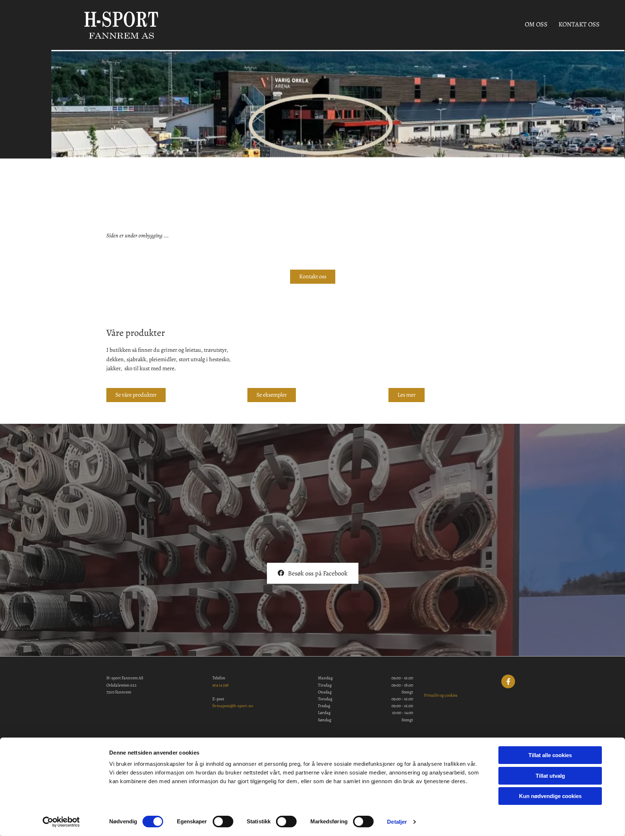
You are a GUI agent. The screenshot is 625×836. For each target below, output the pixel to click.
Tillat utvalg (550, 776)
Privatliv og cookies (441, 695)
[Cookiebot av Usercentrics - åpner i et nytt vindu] (61, 821)
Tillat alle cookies (550, 755)
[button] (312, 277)
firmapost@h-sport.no (232, 706)
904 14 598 (220, 685)
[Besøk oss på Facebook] (508, 681)
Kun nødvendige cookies (550, 796)
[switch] (223, 821)
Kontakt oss (579, 24)
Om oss (536, 24)
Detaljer (397, 822)
